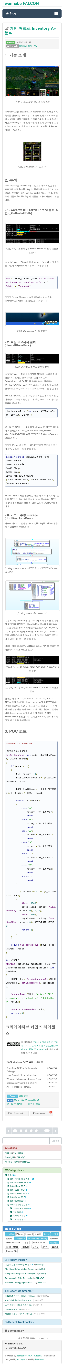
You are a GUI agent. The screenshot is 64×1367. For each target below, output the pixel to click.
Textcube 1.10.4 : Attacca (29, 1355)
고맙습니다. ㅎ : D (13, 1309)
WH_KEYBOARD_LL (17, 1103)
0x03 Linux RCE (19, 1186)
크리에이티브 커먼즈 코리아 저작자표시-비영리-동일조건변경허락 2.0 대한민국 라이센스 (39, 1046)
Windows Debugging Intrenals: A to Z (24, 1079)
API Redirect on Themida (19, 1087)
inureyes (21, 1359)
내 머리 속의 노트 (22, 1208)
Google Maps (12, 1246)
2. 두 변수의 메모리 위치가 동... (18, 1304)
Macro (17, 1100)
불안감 (55, 1246)
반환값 (38, 1234)
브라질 (35, 1246)
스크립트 (10, 1234)
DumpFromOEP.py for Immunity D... (20, 1273)
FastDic (25, 1246)
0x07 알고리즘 (18, 1200)
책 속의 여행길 (20, 1215)
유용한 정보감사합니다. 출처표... (19, 1313)
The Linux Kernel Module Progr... (19, 1269)
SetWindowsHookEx (31, 1100)
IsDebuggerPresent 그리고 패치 (22, 1083)
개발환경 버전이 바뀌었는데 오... (19, 1295)
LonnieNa (39, 1359)
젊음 (27, 1242)
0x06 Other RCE (18, 1197)
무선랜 (47, 1234)
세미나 (45, 1246)
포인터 (55, 1234)
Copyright (9, 1157)
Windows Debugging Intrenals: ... (19, 1282)
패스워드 (54, 1242)
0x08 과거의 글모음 (20, 1204)
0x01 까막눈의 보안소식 (22, 1178)
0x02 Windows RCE (28, 45)
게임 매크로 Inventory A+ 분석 (30, 30)
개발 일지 (18, 1212)
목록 (12, 1175)
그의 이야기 (19, 1219)
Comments (39, 1113)
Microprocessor (13, 1242)
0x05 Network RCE (19, 1193)
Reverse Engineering (37, 1238)
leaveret (29, 1234)
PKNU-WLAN (39, 1242)
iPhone (19, 1234)
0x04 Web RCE (18, 1189)
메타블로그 (20, 1238)
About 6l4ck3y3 (12, 1161)
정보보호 (54, 1238)
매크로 (31, 1103)
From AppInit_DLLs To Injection (21, 1075)
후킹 (38, 1103)
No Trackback (16, 1113)
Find (56, 1140)
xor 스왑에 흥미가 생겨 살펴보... (19, 1300)
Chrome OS (11, 1251)
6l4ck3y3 (23, 1095)
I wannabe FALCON (20, 3)
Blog (12, 13)
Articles (8, 1152)
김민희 (9, 1238)
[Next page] (55, 1130)
